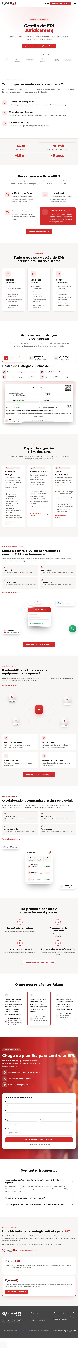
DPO (32, 1328)
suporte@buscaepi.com (61, 1330)
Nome (7, 1113)
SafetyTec (27, 1341)
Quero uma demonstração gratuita (37, 46)
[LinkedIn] (19, 1332)
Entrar (47, 3)
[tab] (14, 358)
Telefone (8, 1140)
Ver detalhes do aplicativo (12, 850)
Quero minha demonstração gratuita (38, 1151)
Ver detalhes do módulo (14, 534)
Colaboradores (44, 1131)
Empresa (8, 1131)
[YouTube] (4, 1332)
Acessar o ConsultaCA (12, 1282)
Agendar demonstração (38, 231)
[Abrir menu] (74, 3)
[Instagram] (9, 1332)
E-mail (7, 1122)
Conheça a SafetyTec (27, 1261)
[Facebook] (14, 1332)
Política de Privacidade (38, 1331)
